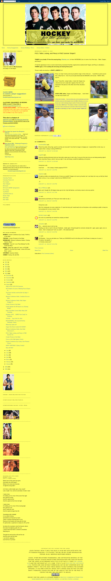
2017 (6, 262)
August (8, 284)
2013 (6, 266)
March (8, 359)
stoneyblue (41, 223)
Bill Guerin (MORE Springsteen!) (11, 187)
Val (39, 196)
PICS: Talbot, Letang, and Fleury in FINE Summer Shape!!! (55, 53)
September (9, 282)
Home (3, 47)
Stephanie (41, 174)
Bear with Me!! (9, 347)
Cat (39, 236)
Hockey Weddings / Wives (27, 47)
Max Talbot (6, 199)
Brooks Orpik (6, 195)
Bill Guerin (5, 185)
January (8, 364)
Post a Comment (39, 248)
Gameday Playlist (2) (8, 180)
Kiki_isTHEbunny (43, 187)
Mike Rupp (5, 197)
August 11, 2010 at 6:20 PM (48, 220)
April (7, 357)
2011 (6, 271)
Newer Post (38, 250)
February (8, 361)
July (7, 350)
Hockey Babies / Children (43, 47)
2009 (6, 367)
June (7, 352)
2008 (6, 369)
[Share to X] (57, 136)
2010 (6, 273)
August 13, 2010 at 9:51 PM (48, 244)
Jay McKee (6, 191)
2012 (6, 269)
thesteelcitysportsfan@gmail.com (12, 97)
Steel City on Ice (7, 119)
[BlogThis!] (55, 136)
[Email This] (54, 136)
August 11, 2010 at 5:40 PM (48, 211)
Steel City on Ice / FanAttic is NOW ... (13, 134)
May (7, 355)
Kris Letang (6, 189)
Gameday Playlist (7, 178)
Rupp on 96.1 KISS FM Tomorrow (14, 286)
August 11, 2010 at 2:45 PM (48, 170)
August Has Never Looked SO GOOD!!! (16, 327)
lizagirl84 (41, 155)
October (8, 280)
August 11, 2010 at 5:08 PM (48, 201)
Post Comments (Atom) (48, 253)
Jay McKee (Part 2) (8, 193)
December (9, 275)
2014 (6, 264)
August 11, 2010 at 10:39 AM (48, 151)
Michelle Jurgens (43, 215)
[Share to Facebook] (58, 136)
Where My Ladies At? (11, 324)
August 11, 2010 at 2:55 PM (48, 184)
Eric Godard (6, 182)
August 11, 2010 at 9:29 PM (48, 232)
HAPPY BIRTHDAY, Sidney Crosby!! (15, 345)
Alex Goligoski (6, 183)
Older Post (105, 250)
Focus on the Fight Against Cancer (14, 339)
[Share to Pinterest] (60, 136)
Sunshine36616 (42, 144)
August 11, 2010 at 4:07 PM (48, 192)
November (9, 277)
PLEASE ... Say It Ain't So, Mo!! (14, 318)
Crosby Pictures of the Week (13, 304)
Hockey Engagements (12, 47)
